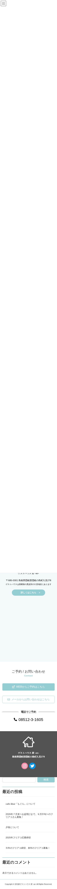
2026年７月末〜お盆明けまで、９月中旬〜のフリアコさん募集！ (29, 815)
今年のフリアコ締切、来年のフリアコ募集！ (28, 848)
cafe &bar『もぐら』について (20, 804)
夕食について (12, 827)
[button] (28, 687)
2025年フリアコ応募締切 (18, 837)
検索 (46, 779)
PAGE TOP (52, 858)
